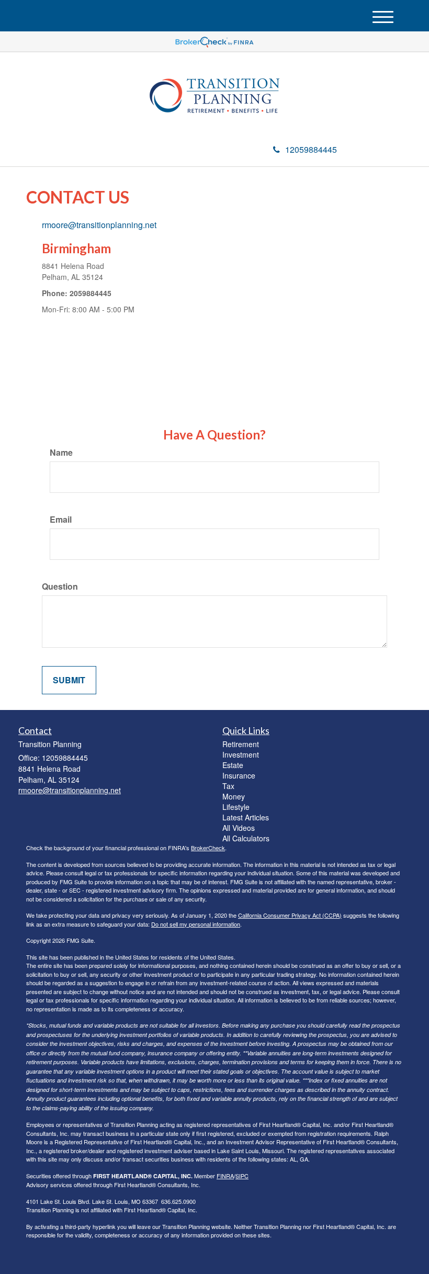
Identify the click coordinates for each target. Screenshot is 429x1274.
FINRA (225, 1175)
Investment (240, 754)
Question (60, 586)
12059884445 (311, 149)
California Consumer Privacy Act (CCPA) (290, 915)
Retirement (240, 744)
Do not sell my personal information (195, 924)
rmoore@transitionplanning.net (99, 225)
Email (61, 519)
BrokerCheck (208, 847)
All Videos (238, 827)
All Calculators (245, 838)
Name (61, 452)
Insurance (238, 775)
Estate (232, 765)
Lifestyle (236, 807)
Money (233, 796)
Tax (228, 786)
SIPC (242, 1175)
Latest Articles (245, 817)
